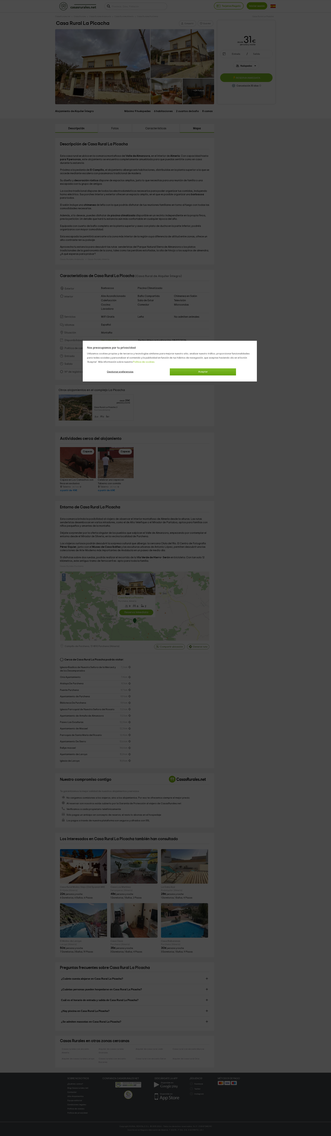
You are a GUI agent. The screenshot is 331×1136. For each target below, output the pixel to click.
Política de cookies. (144, 362)
